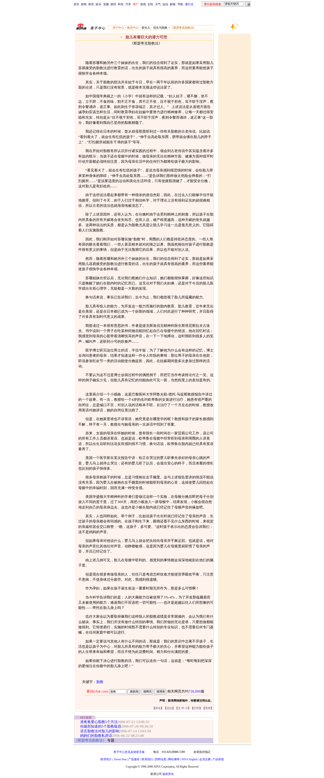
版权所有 (168, 774)
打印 (196, 708)
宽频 (106, 4)
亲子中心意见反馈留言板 (129, 752)
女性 (150, 4)
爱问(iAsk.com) (97, 691)
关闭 (208, 708)
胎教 (99, 682)
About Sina (120, 759)
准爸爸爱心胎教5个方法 (99, 722)
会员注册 (205, 759)
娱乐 (98, 4)
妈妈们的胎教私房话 (96, 736)
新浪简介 (106, 759)
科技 (121, 4)
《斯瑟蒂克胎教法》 (183, 27)
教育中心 (133, 27)
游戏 (143, 4)
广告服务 (134, 759)
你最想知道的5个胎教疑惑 (100, 726)
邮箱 (173, 4)
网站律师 (174, 759)
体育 (91, 4)
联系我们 (147, 759)
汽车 (128, 4)
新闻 (84, 4)
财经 (113, 4)
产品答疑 (218, 759)
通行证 (189, 4)
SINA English (189, 759)
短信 (165, 4)
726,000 (195, 691)
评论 (158, 708)
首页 (76, 4)
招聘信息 (160, 759)
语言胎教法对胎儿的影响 (99, 731)
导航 (180, 4)
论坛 (169, 708)
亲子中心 (118, 27)
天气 (158, 4)
